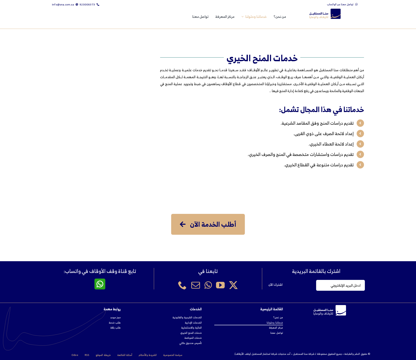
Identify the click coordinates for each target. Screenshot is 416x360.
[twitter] (233, 285)
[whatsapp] (208, 285)
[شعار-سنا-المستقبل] (325, 10)
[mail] (195, 285)
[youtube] (220, 285)
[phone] (182, 285)
